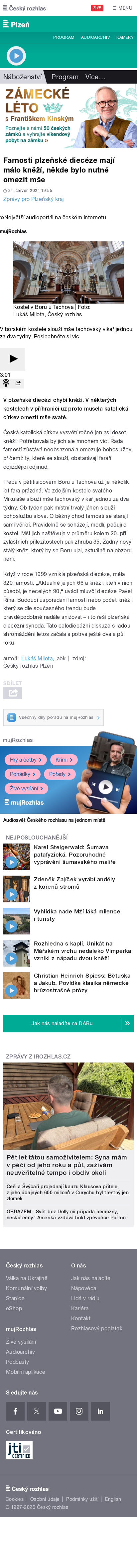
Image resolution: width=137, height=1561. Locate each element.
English (113, 1499)
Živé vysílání (24, 788)
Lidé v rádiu (85, 1298)
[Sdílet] (18, 383)
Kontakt (80, 1318)
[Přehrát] (12, 359)
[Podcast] (6, 383)
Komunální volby (26, 1288)
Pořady (57, 774)
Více (95, 77)
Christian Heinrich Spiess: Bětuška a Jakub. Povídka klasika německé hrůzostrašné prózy (82, 983)
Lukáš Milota (29, 314)
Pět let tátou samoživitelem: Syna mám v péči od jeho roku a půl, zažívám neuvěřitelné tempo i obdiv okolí (67, 1165)
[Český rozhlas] (24, 8)
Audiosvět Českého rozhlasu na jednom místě (54, 820)
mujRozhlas (18, 740)
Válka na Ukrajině (27, 1278)
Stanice (15, 1298)
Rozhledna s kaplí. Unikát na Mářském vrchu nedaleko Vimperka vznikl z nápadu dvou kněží (82, 951)
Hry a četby (23, 760)
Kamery (125, 37)
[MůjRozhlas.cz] (13, 232)
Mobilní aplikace (26, 1372)
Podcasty (17, 1362)
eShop (14, 1308)
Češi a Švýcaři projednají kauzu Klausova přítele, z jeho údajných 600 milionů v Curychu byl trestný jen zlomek (68, 1192)
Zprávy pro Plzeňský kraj (33, 199)
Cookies (15, 1499)
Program (63, 37)
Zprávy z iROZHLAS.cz (38, 1056)
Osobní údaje (45, 1499)
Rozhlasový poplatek (96, 1328)
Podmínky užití (82, 1499)
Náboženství (22, 77)
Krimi (62, 760)
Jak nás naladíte (91, 1278)
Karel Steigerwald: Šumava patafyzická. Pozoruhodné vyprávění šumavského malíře (75, 854)
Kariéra (79, 1308)
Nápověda (83, 1288)
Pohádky (20, 774)
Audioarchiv (95, 37)
